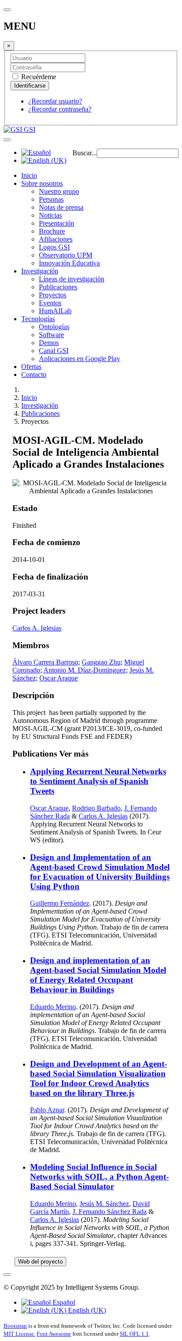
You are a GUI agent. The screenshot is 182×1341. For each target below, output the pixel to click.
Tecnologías (38, 319)
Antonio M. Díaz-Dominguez (84, 670)
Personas (51, 199)
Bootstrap (15, 1325)
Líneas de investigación (71, 279)
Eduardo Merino (53, 1007)
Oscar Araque (58, 678)
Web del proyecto (40, 1261)
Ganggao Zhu (101, 662)
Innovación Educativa (69, 263)
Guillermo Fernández (59, 903)
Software (51, 334)
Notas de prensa (61, 207)
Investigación (39, 271)
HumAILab (55, 311)
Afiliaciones (55, 239)
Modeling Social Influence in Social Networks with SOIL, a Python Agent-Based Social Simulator (99, 1176)
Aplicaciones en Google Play (79, 358)
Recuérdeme (37, 77)
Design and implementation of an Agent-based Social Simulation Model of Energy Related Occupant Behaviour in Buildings (98, 975)
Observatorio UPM (65, 255)
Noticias (50, 215)
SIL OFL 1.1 (134, 1333)
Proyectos (52, 295)
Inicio (29, 175)
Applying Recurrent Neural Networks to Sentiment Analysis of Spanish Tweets (98, 781)
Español (63, 1302)
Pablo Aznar (47, 1110)
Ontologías (54, 326)
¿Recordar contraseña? (59, 109)
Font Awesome (54, 1333)
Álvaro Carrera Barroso (45, 662)
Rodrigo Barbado (96, 808)
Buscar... (84, 153)
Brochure (52, 231)
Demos (49, 342)
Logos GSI (54, 247)
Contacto (33, 374)
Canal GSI (53, 350)
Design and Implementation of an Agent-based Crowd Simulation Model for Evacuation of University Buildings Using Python (100, 872)
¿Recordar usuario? (55, 101)
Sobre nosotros (42, 183)
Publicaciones (58, 287)
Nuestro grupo (59, 191)
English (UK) (86, 1310)
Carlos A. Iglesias (36, 628)
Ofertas (31, 366)
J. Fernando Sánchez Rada (109, 1211)
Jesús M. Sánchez (104, 1203)
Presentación (56, 223)
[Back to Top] (7, 1274)
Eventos (50, 303)
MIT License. (19, 1333)
